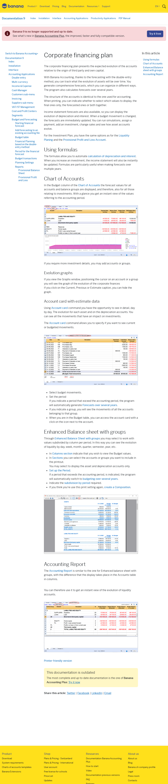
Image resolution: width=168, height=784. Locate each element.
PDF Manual (124, 18)
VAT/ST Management (23, 107)
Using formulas (151, 59)
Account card (59, 308)
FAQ (88, 779)
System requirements (13, 762)
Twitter (71, 693)
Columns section (62, 453)
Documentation (76, 6)
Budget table (22, 137)
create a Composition (117, 487)
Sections (57, 458)
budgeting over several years (100, 479)
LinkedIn (97, 693)
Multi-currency (20, 81)
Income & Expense (22, 86)
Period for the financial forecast (27, 153)
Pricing (55, 6)
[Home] (13, 6)
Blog (64, 6)
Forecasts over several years (100, 405)
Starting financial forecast (24, 125)
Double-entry (19, 77)
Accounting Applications (76, 18)
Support (106, 6)
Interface (56, 18)
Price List (48, 776)
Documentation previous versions (103, 775)
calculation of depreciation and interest (112, 156)
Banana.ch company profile (141, 767)
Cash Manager (19, 90)
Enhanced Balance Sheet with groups (77, 438)
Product (32, 6)
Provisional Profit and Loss (27, 179)
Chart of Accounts (89, 185)
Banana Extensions (11, 771)
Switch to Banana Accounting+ (21, 53)
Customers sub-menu (23, 94)
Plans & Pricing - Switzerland (58, 758)
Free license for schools (55, 771)
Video (89, 770)
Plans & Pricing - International (58, 762)
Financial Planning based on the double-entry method (26, 144)
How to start (92, 766)
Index (33, 18)
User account (50, 767)
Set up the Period (59, 470)
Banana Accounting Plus (49, 36)
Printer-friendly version (58, 661)
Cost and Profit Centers (24, 111)
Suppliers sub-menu (22, 102)
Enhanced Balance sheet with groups (153, 69)
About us (132, 758)
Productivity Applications (103, 18)
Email (107, 693)
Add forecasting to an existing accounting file (27, 132)
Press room (133, 776)
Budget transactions (26, 158)
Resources (92, 6)
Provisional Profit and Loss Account (84, 140)
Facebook (83, 693)
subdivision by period (77, 483)
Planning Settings (24, 162)
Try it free (155, 33)
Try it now (74, 682)
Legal (130, 771)
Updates (48, 780)
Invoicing (16, 98)
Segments (17, 115)
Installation (44, 18)
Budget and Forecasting (24, 119)
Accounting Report (60, 571)
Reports (19, 166)
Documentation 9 (13, 18)
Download (45, 6)
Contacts (132, 780)
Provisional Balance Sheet (29, 172)
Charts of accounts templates (17, 767)
